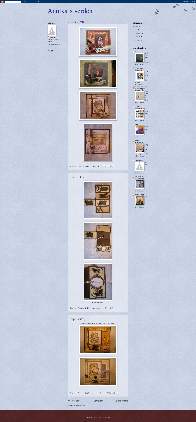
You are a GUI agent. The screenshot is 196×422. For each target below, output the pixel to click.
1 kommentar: (95, 166)
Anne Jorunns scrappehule (140, 89)
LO (146, 196)
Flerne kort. (78, 177)
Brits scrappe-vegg (141, 52)
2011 (137, 27)
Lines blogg (139, 160)
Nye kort (146, 163)
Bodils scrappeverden (140, 107)
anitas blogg (139, 195)
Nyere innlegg (74, 401)
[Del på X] (108, 166)
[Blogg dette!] (106, 166)
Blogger (107, 417)
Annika (52, 37)
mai (138, 29)
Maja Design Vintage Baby (146, 96)
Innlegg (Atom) (81, 405)
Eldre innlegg (122, 401)
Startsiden (98, 401)
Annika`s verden (70, 10)
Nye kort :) (77, 318)
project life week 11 (146, 112)
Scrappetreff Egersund (139, 69)
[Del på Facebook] (110, 166)
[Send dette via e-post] (104, 166)
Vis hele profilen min (54, 44)
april (138, 40)
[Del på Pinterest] (112, 166)
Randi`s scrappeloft (139, 141)
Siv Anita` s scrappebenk (139, 177)
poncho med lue (146, 128)
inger (137, 124)
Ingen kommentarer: (97, 393)
